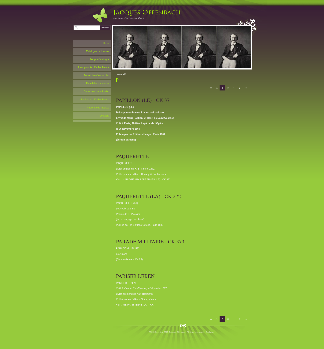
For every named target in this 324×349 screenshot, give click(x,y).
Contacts (104, 115)
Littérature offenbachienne (95, 99)
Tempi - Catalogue (99, 59)
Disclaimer (210, 332)
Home (119, 74)
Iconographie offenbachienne (93, 67)
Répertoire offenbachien (96, 75)
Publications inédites (98, 107)
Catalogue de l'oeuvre (97, 51)
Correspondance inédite (96, 91)
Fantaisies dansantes (97, 83)
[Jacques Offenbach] (96, 15)
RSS (151, 332)
